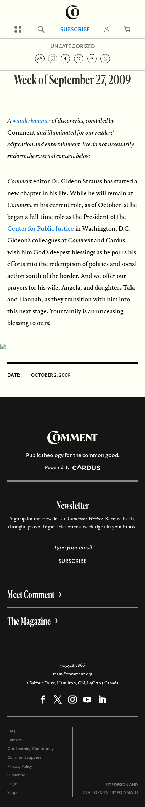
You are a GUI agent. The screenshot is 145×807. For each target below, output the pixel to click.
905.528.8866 (72, 665)
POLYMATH (127, 792)
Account (106, 29)
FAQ (11, 731)
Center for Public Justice (40, 228)
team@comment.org (72, 674)
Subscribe (75, 29)
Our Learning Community (30, 748)
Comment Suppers (24, 757)
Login (12, 783)
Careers (14, 740)
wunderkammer (31, 120)
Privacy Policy (19, 766)
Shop (12, 792)
